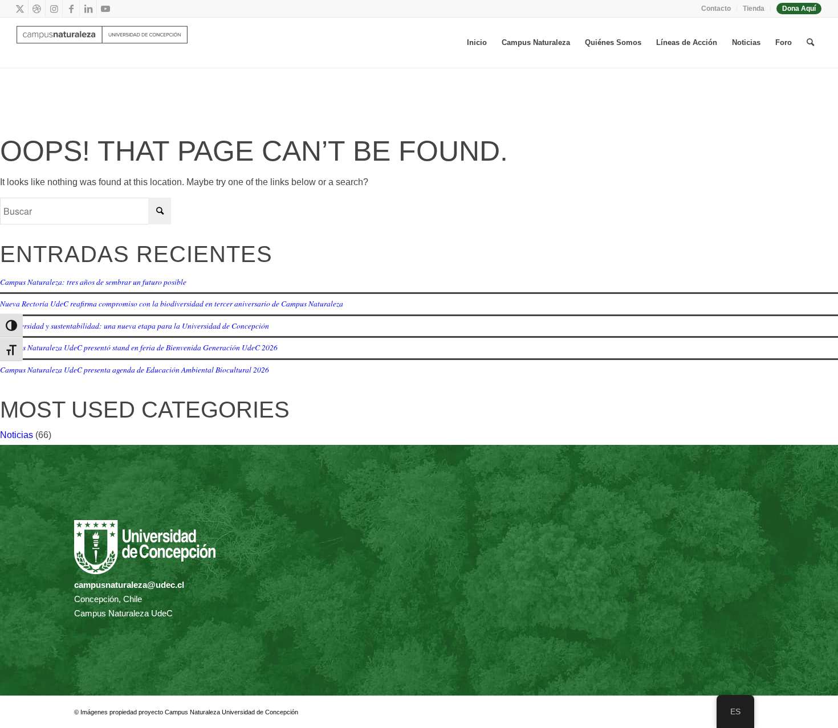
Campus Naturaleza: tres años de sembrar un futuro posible (93, 281)
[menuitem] (716, 8)
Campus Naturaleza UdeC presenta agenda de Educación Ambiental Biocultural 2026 (134, 369)
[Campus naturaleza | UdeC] (102, 43)
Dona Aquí (799, 9)
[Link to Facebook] (71, 8)
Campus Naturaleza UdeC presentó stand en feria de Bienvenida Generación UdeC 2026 (139, 347)
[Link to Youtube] (105, 8)
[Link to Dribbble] (37, 8)
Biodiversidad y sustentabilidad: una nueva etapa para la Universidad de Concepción (134, 325)
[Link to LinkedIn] (88, 8)
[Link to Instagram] (54, 8)
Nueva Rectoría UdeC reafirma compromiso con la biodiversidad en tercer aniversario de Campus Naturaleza (171, 303)
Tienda (753, 9)
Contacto (716, 9)
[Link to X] (19, 8)
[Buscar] (810, 43)
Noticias (16, 435)
